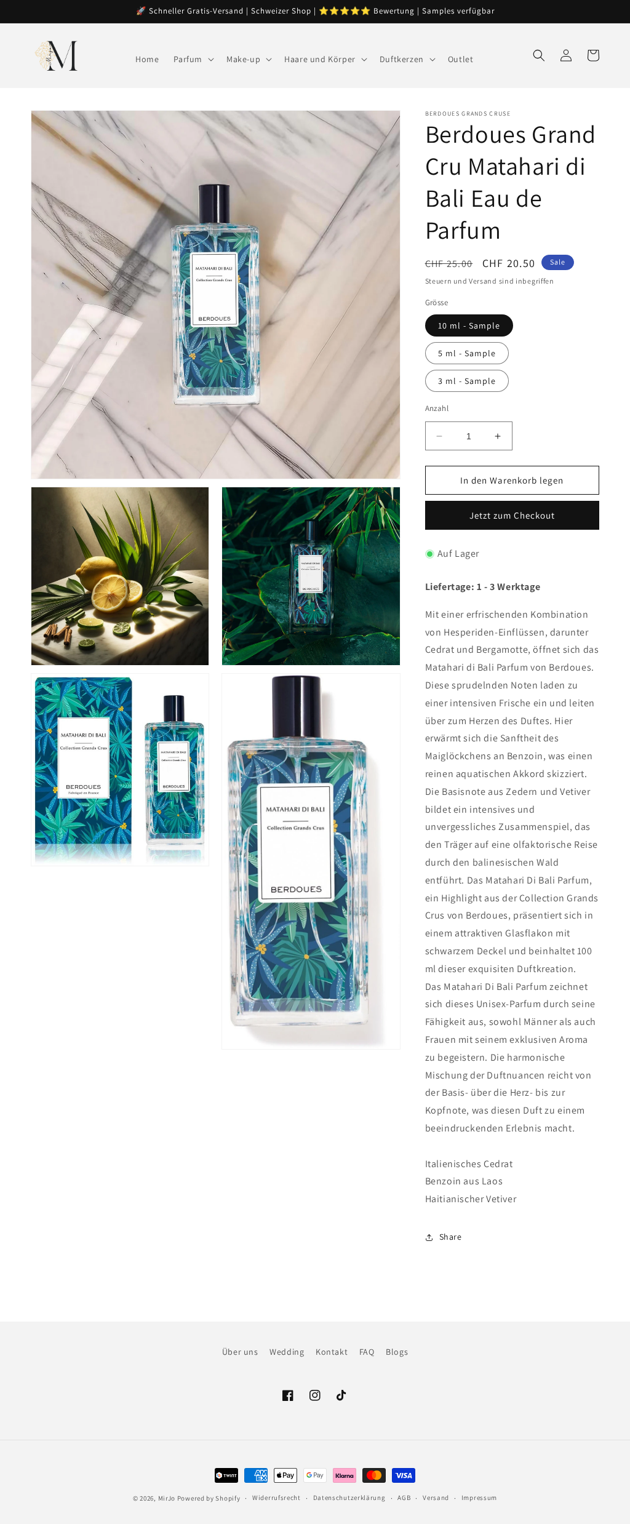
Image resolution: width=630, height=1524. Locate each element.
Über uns (240, 1351)
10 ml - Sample (469, 325)
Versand (436, 1497)
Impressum (479, 1497)
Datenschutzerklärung (349, 1497)
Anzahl (437, 408)
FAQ (367, 1351)
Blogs (397, 1351)
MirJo (167, 1498)
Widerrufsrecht (276, 1497)
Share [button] (450, 1236)
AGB (403, 1497)
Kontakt (332, 1351)
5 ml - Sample (467, 353)
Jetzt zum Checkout (512, 515)
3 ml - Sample (467, 380)
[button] (192, 59)
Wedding (286, 1351)
